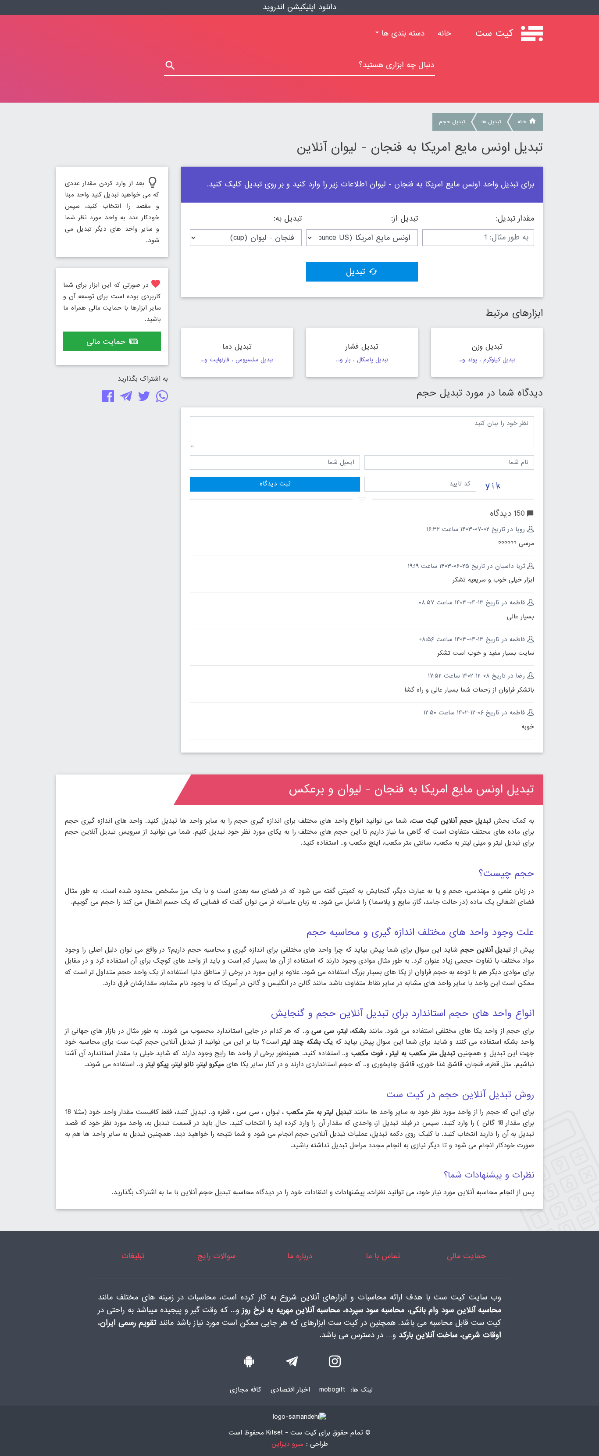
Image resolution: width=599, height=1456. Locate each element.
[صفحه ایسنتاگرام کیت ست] (334, 1364)
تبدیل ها (491, 122)
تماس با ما (383, 1256)
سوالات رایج (216, 1256)
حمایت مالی (105, 342)
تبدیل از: (404, 219)
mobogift (332, 1390)
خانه (441, 33)
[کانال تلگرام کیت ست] (291, 1364)
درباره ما (299, 1256)
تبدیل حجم (452, 122)
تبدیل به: (288, 219)
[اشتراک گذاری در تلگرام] (124, 398)
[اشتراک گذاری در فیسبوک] (106, 398)
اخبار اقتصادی (290, 1390)
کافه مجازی (245, 1390)
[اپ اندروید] (248, 1364)
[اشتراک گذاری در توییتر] (142, 398)
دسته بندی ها (401, 33)
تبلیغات (132, 1256)
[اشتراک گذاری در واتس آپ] (160, 398)
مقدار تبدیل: (515, 219)
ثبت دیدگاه (275, 484)
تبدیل (355, 271)
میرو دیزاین (287, 1444)
